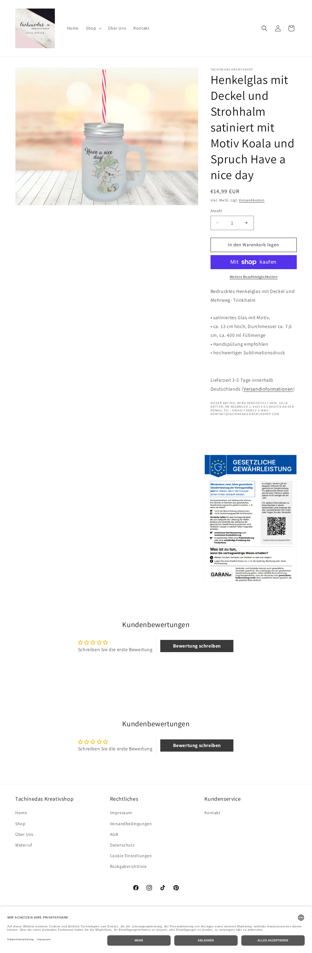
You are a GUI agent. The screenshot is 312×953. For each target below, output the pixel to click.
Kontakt (212, 812)
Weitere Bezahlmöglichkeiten (254, 276)
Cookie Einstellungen (131, 855)
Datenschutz (122, 845)
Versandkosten (251, 200)
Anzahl (216, 210)
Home (21, 812)
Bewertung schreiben (197, 646)
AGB (114, 834)
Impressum (121, 812)
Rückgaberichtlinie (128, 866)
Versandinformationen (268, 389)
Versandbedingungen (131, 823)
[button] (93, 28)
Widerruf (23, 845)
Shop (20, 823)
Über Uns (24, 834)
